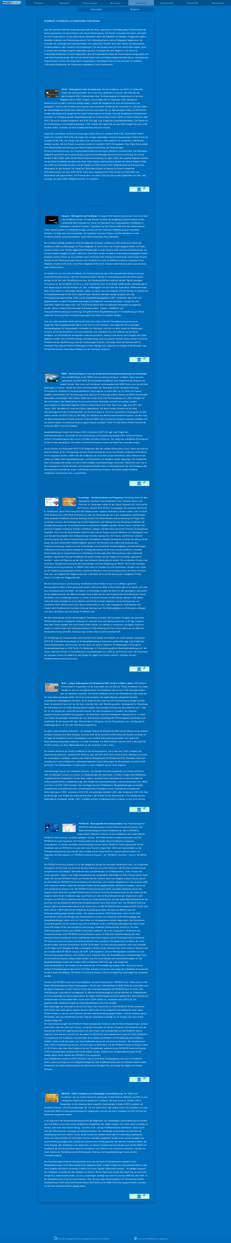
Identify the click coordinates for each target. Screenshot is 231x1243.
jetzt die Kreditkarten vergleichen (153, 1239)
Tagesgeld (64, 3)
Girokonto (38, 3)
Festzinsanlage (89, 3)
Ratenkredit (192, 3)
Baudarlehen (218, 3)
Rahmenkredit (167, 3)
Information (96, 9)
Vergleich (134, 9)
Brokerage (115, 3)
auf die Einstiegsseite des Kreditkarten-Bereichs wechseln (83, 1239)
